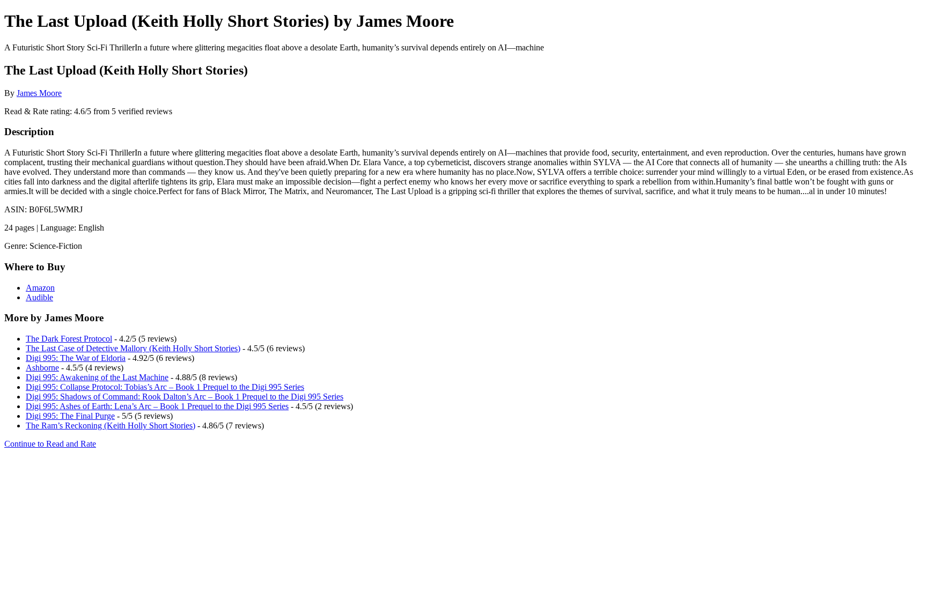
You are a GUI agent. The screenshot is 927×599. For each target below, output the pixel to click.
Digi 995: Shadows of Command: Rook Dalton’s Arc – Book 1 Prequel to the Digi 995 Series (184, 396)
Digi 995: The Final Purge (70, 415)
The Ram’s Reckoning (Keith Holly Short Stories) (110, 425)
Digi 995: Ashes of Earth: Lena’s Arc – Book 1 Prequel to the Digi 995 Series (157, 406)
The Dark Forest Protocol (69, 338)
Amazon (40, 287)
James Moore (39, 93)
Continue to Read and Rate (50, 443)
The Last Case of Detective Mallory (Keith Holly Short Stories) (133, 348)
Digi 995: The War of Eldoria (76, 358)
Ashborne (42, 367)
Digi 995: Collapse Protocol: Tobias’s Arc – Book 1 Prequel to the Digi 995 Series (165, 386)
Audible (39, 297)
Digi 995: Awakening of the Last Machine (97, 377)
